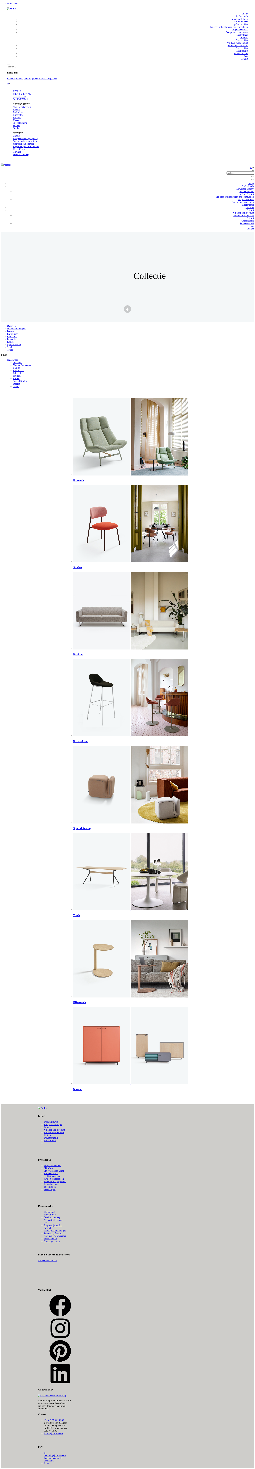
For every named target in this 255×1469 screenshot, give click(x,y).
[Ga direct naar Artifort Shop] (52, 1395)
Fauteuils (11, 78)
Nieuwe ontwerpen (22, 107)
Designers (48, 1127)
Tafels (16, 128)
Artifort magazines (52, 1176)
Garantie (17, 152)
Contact (16, 136)
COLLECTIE (19, 96)
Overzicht (11, 326)
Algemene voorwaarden (55, 1236)
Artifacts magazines (48, 78)
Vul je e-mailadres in (47, 1260)
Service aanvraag (21, 154)
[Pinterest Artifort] (60, 1361)
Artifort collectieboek (54, 1179)
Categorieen (12, 360)
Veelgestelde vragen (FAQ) (25, 138)
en (8, 83)
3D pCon (48, 1168)
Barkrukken (18, 112)
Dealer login (49, 1189)
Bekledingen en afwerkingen (51, 1185)
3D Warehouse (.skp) (54, 1171)
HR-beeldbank (51, 1173)
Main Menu (12, 3)
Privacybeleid (50, 1238)
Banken (16, 109)
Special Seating (20, 123)
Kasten (16, 120)
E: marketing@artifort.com (55, 1454)
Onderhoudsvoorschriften (25, 141)
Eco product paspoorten (55, 1181)
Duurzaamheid (51, 1138)
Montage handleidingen (55, 1230)
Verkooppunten (31, 78)
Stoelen (19, 78)
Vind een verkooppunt (54, 1130)
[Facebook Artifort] (60, 1315)
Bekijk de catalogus (53, 1124)
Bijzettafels (18, 115)
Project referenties (52, 1165)
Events (47, 1463)
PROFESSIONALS (22, 94)
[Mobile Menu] (252, 176)
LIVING (17, 91)
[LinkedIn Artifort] (60, 1384)
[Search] (8, 64)
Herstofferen (19, 149)
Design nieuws (51, 1122)
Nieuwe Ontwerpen (16, 328)
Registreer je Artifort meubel (26, 146)
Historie (47, 1135)
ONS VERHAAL (21, 99)
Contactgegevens (52, 1241)
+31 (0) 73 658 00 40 (54, 1420)
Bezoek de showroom (54, 1132)
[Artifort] (11, 8)
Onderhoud (49, 1212)
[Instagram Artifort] (60, 1338)
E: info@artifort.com (53, 1433)
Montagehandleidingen (23, 144)
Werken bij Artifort (53, 1233)
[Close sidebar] (252, 179)
